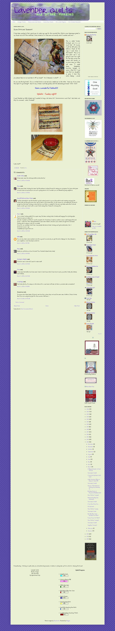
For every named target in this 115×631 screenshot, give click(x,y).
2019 (88, 427)
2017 (88, 432)
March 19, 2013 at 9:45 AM (23, 299)
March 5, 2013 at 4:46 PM (23, 286)
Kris (95, 221)
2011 (88, 536)
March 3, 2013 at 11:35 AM (23, 231)
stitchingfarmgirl (90, 287)
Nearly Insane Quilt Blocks (34, 22)
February (90, 528)
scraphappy (20, 282)
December (90, 444)
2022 (88, 419)
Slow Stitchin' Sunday (93, 509)
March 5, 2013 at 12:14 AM (23, 264)
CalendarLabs (96, 76)
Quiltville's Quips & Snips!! (92, 277)
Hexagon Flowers (22, 22)
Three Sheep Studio (91, 245)
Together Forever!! (92, 525)
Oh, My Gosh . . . (92, 506)
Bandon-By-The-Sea (91, 35)
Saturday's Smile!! (92, 473)
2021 (88, 422)
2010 (88, 539)
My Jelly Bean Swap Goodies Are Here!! (93, 514)
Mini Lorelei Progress (61, 22)
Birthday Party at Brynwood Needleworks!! (94, 492)
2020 (88, 424)
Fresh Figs (89, 298)
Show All (99, 333)
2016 (88, 434)
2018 (88, 429)
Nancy (18, 186)
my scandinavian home (92, 255)
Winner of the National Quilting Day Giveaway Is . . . (94, 487)
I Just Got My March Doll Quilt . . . (94, 476)
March (89, 467)
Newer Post (17, 306)
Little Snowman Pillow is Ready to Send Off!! (94, 480)
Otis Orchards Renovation (74, 22)
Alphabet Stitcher (90, 302)
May (89, 462)
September (91, 452)
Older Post (77, 306)
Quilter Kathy (20, 176)
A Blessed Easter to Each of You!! (94, 469)
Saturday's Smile (92, 511)
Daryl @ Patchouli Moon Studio (25, 198)
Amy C (18, 214)
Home (13, 22)
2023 (88, 417)
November (90, 447)
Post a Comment (20, 302)
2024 (88, 414)
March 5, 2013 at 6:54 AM (23, 276)
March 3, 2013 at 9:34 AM (23, 208)
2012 (88, 534)
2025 (88, 412)
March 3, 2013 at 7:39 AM (23, 192)
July (89, 457)
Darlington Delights (22, 259)
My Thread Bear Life (91, 234)
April (89, 464)
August (90, 454)
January (90, 531)
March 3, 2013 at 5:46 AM (23, 180)
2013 (88, 442)
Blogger (68, 621)
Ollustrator (57, 621)
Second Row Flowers (48, 22)
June (89, 459)
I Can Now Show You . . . (94, 504)
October (90, 449)
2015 (88, 437)
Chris (18, 269)
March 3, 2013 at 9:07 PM (23, 243)
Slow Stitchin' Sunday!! (93, 495)
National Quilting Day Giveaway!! (93, 498)
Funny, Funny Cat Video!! (94, 518)
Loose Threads (90, 323)
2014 (88, 439)
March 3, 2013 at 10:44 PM (23, 253)
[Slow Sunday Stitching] (93, 175)
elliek (18, 236)
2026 (88, 409)
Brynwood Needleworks (92, 266)
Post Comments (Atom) (27, 309)
